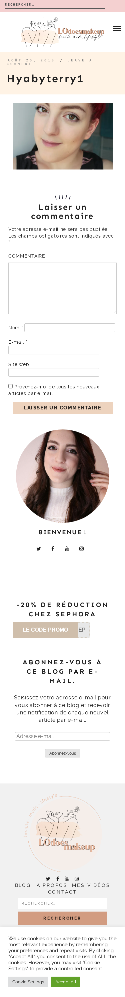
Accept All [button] (65, 981)
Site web (18, 364)
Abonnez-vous (62, 753)
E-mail (17, 342)
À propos (52, 885)
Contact (62, 892)
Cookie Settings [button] (28, 981)
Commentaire (26, 256)
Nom (15, 327)
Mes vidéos (91, 885)
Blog (23, 885)
